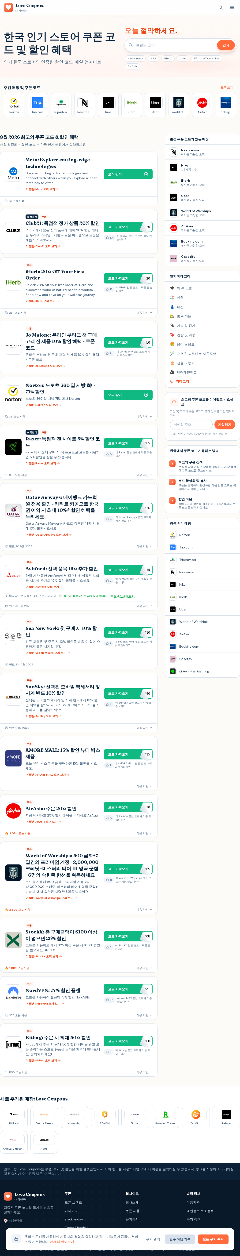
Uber (183, 58)
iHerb (168, 58)
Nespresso (135, 58)
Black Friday (74, 1219)
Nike (153, 58)
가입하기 (224, 424)
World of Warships (206, 58)
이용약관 (193, 1202)
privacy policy (193, 433)
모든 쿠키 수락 (213, 1239)
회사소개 (132, 1202)
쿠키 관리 (153, 1239)
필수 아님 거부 (180, 1239)
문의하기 (132, 1219)
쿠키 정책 (194, 1219)
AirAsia (132, 66)
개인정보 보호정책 (200, 1211)
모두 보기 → (228, 87)
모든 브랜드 (73, 1202)
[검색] (221, 7)
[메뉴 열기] (232, 7)
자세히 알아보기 (62, 1242)
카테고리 (71, 1211)
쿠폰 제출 (133, 1211)
